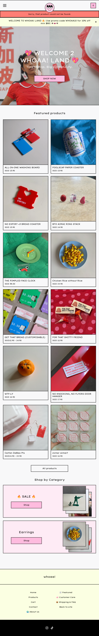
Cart (33, 602)
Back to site (65, 607)
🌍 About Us (33, 612)
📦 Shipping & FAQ (66, 602)
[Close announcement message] (95, 22)
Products (33, 597)
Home (33, 592)
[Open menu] (4, 5)
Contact (33, 607)
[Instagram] (47, 628)
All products (49, 468)
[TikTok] (52, 628)
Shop (26, 505)
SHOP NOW (49, 78)
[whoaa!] (49, 7)
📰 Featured (65, 592)
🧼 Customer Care (65, 597)
